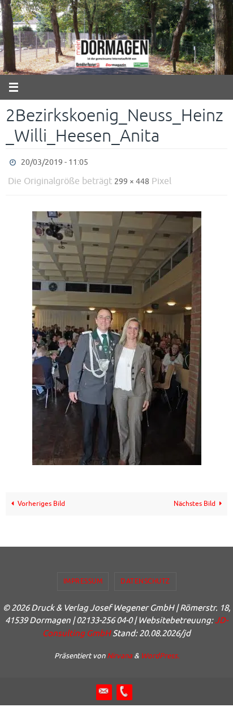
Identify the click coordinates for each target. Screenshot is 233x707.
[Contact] (103, 686)
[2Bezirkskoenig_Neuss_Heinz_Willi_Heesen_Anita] (116, 333)
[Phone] (123, 686)
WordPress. (160, 650)
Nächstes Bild (194, 499)
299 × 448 (131, 177)
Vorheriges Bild (41, 499)
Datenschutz (145, 576)
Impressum (83, 576)
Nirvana (119, 650)
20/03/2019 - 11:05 (54, 161)
